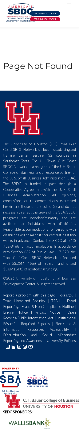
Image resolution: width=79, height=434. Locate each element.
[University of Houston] (24, 118)
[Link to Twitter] (19, 346)
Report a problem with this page (29, 295)
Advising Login (45, 13)
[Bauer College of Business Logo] (39, 400)
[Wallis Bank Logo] (27, 423)
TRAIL (56, 301)
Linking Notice (15, 312)
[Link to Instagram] (24, 346)
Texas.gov (66, 295)
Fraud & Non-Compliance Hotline (48, 306)
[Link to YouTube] (30, 346)
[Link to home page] (20, 12)
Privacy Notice (47, 312)
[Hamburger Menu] (70, 6)
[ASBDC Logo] (35, 380)
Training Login (45, 19)
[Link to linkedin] (13, 346)
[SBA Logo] (11, 380)
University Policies (61, 340)
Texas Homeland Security (24, 301)
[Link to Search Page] (33, 7)
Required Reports (35, 323)
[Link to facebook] (7, 346)
